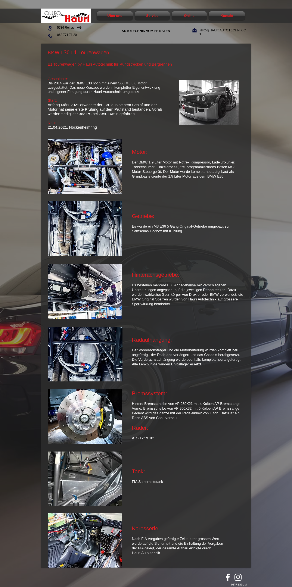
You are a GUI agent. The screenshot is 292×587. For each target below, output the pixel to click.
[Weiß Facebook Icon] (228, 577)
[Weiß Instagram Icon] (238, 577)
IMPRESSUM (239, 584)
